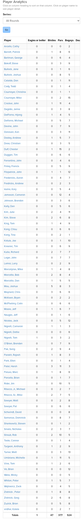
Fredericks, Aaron (13, 177)
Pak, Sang (9, 349)
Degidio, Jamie (12, 109)
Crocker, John (11, 103)
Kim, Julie (9, 212)
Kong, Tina (9, 234)
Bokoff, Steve (11, 63)
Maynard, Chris (12, 292)
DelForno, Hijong (13, 114)
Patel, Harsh (10, 366)
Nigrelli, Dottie (11, 332)
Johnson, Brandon (13, 200)
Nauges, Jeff (10, 314)
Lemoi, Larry (10, 263)
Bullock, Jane (11, 69)
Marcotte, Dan (11, 280)
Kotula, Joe (10, 240)
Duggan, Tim (11, 154)
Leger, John (10, 257)
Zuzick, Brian (11, 503)
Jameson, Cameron (14, 194)
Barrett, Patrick (12, 52)
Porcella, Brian (11, 377)
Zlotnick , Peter (12, 492)
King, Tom (9, 223)
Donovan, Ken (11, 132)
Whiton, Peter (11, 480)
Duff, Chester (11, 149)
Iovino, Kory (10, 189)
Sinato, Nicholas (12, 429)
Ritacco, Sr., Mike (13, 395)
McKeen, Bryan (12, 297)
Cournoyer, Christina (15, 92)
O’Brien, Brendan (13, 343)
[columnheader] (15, 40)
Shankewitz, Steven (14, 423)
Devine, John (11, 126)
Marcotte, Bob (11, 274)
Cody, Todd (10, 86)
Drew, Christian (12, 143)
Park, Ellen (9, 360)
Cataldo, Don (11, 80)
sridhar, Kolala (11, 509)
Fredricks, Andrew (14, 183)
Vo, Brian (9, 469)
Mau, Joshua (11, 286)
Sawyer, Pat (10, 406)
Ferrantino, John (12, 160)
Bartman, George (13, 57)
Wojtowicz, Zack (12, 486)
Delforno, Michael (13, 120)
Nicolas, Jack (11, 320)
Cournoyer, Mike (13, 97)
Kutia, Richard (11, 252)
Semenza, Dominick (15, 417)
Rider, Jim (9, 383)
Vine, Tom (9, 463)
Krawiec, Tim (11, 246)
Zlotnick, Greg (11, 497)
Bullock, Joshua (12, 74)
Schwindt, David (12, 412)
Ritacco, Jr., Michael (14, 389)
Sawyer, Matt (11, 400)
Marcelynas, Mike (13, 269)
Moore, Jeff (10, 309)
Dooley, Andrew (12, 137)
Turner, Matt (10, 452)
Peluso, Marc (11, 372)
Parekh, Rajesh (12, 354)
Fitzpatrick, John (13, 172)
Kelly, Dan (9, 206)
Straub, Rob (10, 435)
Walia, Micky (10, 475)
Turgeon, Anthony (13, 446)
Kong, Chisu (10, 229)
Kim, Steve (10, 217)
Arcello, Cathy (11, 46)
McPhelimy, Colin (13, 303)
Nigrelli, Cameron (13, 326)
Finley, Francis (11, 166)
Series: (7, 14)
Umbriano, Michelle (14, 457)
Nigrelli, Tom (10, 337)
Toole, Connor (11, 440)
